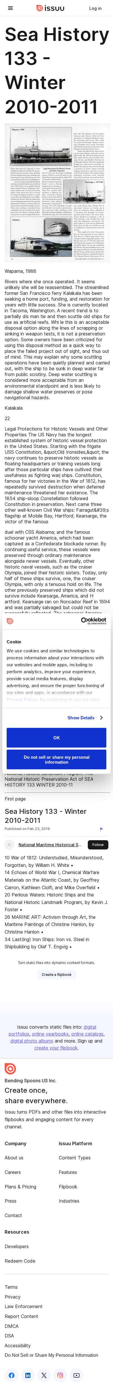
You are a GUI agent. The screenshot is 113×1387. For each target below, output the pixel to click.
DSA (9, 1336)
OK (56, 737)
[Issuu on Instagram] (60, 1375)
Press (11, 1201)
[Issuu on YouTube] (76, 1375)
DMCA (12, 1326)
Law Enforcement (24, 1306)
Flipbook (68, 1187)
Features (68, 1172)
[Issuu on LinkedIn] (28, 1375)
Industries (69, 1201)
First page (15, 799)
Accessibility (18, 1345)
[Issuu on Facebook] (12, 1375)
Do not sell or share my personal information (57, 760)
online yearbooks (50, 1034)
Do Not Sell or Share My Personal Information (51, 1355)
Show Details (81, 717)
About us (14, 1158)
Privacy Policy (22, 699)
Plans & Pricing (20, 1187)
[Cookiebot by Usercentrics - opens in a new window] (81, 621)
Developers (17, 1246)
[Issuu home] (50, 8)
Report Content (21, 1316)
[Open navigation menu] (10, 8)
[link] (95, 8)
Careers (13, 1172)
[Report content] (102, 829)
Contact (13, 1215)
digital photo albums (31, 1041)
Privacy (13, 1297)
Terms (11, 1287)
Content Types (75, 1158)
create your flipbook (56, 1048)
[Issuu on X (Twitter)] (44, 1375)
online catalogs (87, 1034)
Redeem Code (20, 1261)
